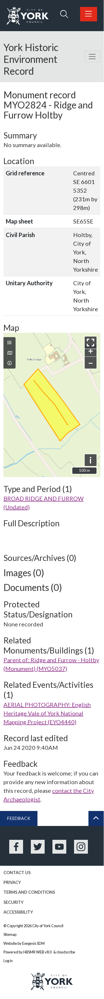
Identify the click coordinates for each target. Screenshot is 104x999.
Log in (8, 960)
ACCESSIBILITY (18, 912)
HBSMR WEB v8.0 (37, 952)
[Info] (9, 363)
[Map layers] (9, 342)
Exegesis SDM (33, 943)
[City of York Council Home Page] (27, 16)
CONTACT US (17, 872)
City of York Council (47, 925)
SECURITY (13, 902)
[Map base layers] (9, 353)
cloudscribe (65, 952)
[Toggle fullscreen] (91, 342)
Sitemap (9, 934)
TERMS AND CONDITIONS (29, 892)
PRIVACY (12, 882)
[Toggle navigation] (92, 56)
